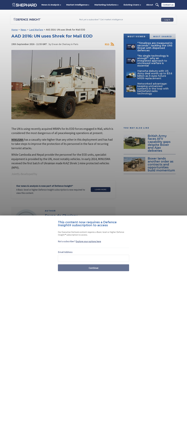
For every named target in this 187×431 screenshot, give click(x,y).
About (149, 4)
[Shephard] (24, 5)
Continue (93, 267)
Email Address (65, 252)
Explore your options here (88, 241)
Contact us (168, 5)
